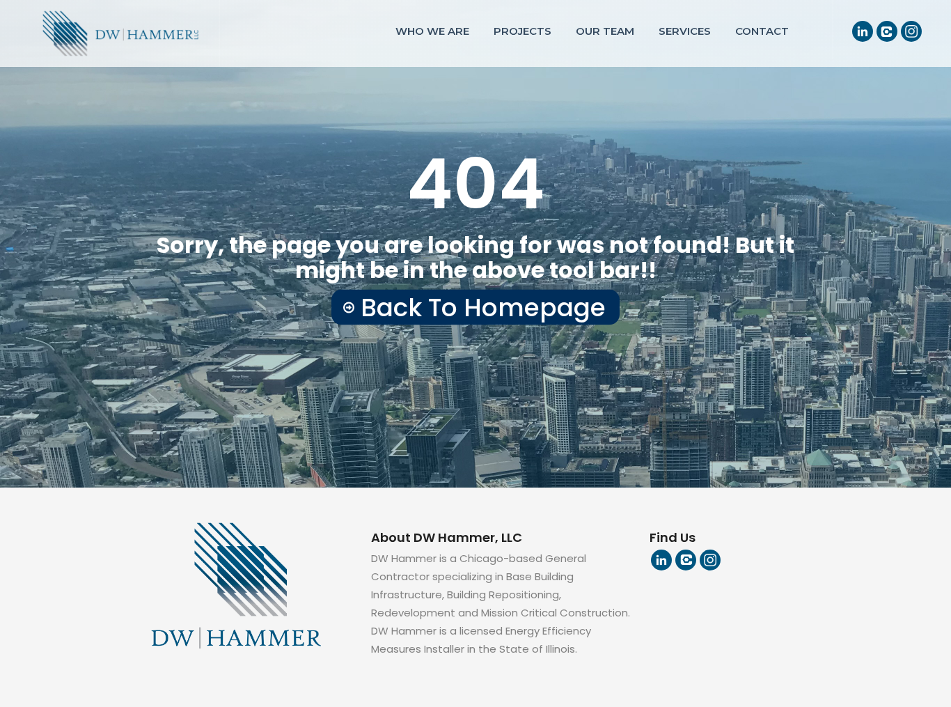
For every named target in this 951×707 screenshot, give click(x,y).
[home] (110, 33)
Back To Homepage (483, 307)
